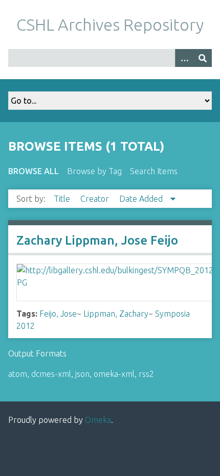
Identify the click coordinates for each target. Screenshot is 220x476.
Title (63, 198)
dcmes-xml (51, 373)
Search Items (154, 171)
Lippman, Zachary (115, 313)
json (82, 373)
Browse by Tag (94, 171)
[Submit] (202, 58)
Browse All (33, 171)
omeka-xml (114, 373)
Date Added (142, 198)
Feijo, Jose (58, 313)
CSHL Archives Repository (110, 24)
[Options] (184, 58)
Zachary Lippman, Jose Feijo (97, 240)
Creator (95, 198)
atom (17, 373)
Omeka (98, 419)
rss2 (146, 373)
